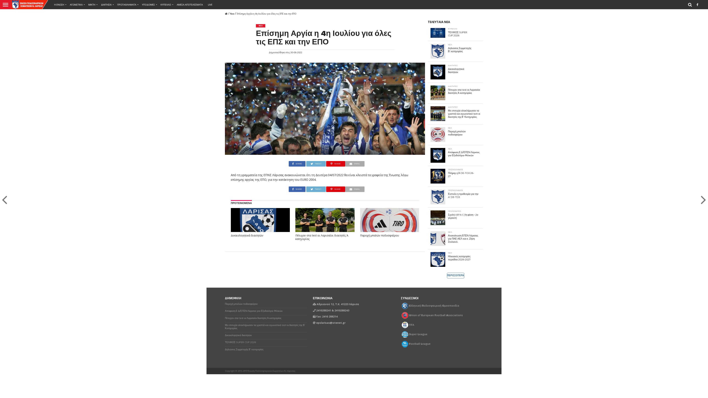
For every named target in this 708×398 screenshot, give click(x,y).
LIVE (210, 4)
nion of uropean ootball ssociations (436, 315)
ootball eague (420, 343)
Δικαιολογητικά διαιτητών (247, 235)
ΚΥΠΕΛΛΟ (166, 4)
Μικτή (91, 4)
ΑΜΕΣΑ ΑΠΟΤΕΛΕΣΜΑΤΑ (190, 4)
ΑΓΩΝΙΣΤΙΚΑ (76, 4)
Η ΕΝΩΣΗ (59, 4)
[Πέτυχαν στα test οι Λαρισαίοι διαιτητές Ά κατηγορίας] (324, 225)
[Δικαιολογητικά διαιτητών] (258, 224)
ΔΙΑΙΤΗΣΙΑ (106, 4)
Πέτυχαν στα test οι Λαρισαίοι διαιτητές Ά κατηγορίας (321, 237)
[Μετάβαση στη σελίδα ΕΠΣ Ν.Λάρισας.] (226, 13)
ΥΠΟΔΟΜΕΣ (148, 4)
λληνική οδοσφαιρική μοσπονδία (434, 305)
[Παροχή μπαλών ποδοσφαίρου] (389, 225)
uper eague (418, 334)
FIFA (411, 325)
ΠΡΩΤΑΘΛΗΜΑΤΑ (126, 4)
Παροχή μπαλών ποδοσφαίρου (379, 235)
